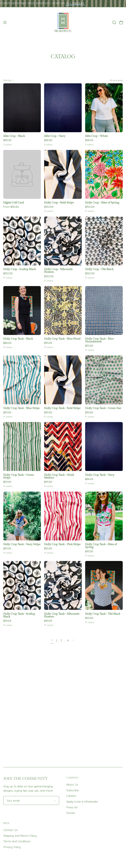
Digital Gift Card (13, 202)
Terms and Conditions (17, 841)
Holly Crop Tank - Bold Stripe (62, 408)
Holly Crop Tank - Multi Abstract (59, 476)
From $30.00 (11, 207)
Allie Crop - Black (14, 136)
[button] (114, 22)
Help (6, 823)
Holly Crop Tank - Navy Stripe (22, 544)
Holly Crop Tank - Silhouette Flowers (61, 615)
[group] (63, 3)
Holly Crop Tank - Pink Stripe (62, 544)
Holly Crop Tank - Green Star (103, 408)
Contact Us (10, 830)
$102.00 (48, 207)
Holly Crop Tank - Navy (100, 475)
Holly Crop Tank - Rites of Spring (101, 546)
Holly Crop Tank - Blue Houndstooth (99, 340)
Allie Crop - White (96, 136)
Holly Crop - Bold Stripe (59, 202)
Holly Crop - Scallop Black (19, 269)
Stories (70, 813)
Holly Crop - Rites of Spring (102, 202)
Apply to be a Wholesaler (82, 801)
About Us (72, 784)
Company (72, 777)
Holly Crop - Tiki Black (99, 269)
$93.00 (48, 343)
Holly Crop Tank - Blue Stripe (21, 408)
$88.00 (7, 343)
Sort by (7, 80)
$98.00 (7, 140)
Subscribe (72, 790)
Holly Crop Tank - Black (18, 338)
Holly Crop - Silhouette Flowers (58, 271)
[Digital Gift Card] (22, 174)
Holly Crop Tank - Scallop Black (19, 615)
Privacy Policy (12, 847)
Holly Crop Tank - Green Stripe (18, 476)
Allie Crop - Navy (54, 136)
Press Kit (72, 807)
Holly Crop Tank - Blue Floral (62, 338)
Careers (71, 796)
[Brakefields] (63, 22)
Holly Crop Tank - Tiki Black (102, 613)
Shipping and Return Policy (20, 835)
